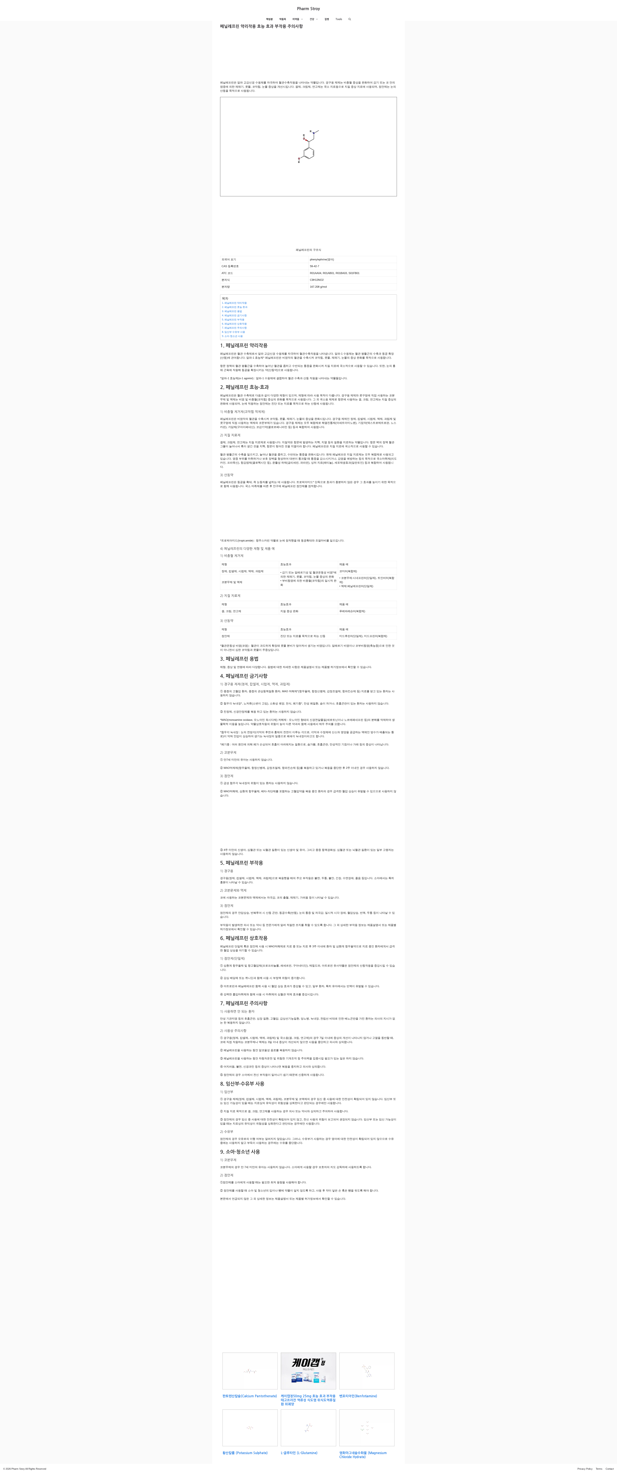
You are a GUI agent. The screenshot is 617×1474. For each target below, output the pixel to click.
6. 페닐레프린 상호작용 (234, 323)
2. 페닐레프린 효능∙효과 (234, 307)
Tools (338, 19)
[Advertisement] (308, 56)
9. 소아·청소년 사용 (232, 336)
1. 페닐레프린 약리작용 (234, 302)
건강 (312, 19)
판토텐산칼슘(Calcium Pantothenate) (250, 1396)
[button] (349, 19)
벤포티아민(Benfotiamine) (358, 1396)
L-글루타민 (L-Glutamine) (299, 1453)
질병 (327, 19)
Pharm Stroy (308, 9)
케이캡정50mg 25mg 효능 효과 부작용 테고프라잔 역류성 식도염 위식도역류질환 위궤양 (308, 1400)
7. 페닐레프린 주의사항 (234, 327)
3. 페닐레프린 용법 (232, 311)
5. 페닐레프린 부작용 (233, 319)
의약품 (295, 19)
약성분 (269, 19)
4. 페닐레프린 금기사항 (234, 315)
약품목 (282, 19)
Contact (610, 1468)
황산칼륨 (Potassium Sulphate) (245, 1453)
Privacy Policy (585, 1468)
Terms (599, 1468)
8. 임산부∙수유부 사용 (233, 332)
